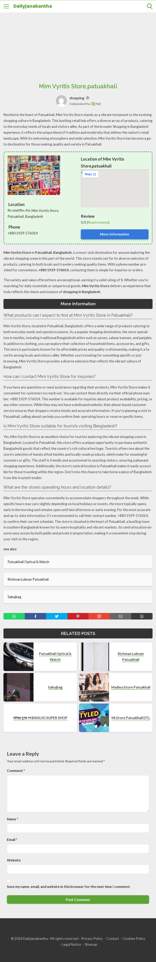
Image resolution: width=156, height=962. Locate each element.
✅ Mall (96, 103)
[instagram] (99, 616)
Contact (112, 938)
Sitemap (91, 944)
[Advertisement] (78, 42)
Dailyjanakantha (32, 6)
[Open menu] (6, 6)
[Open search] (150, 6)
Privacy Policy (92, 938)
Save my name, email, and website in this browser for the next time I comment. (69, 886)
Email (12, 839)
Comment (16, 770)
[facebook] (35, 616)
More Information (114, 234)
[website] (87, 98)
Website (14, 860)
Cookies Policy (134, 938)
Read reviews (98, 222)
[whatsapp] (14, 616)
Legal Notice (71, 944)
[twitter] (56, 616)
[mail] (120, 616)
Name (12, 819)
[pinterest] (78, 616)
